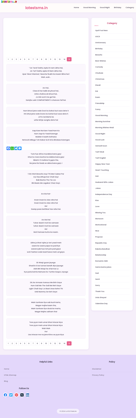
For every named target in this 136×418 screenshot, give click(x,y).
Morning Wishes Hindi (104, 127)
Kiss (97, 200)
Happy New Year (102, 164)
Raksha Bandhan (102, 249)
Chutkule (99, 73)
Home (76, 7)
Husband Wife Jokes (104, 182)
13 (59, 59)
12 (55, 59)
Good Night (105, 7)
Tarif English (100, 158)
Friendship (99, 103)
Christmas (99, 79)
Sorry (97, 285)
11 (50, 59)
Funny (98, 109)
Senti (97, 279)
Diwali (98, 85)
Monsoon (99, 218)
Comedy (99, 67)
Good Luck (99, 140)
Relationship (100, 255)
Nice (97, 231)
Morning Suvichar (102, 121)
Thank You (99, 291)
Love (97, 206)
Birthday (117, 7)
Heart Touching (102, 170)
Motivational (100, 225)
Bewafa (98, 55)
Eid (96, 91)
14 (64, 59)
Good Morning (89, 7)
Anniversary (100, 42)
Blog (6, 381)
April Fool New (101, 30)
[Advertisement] (46, 35)
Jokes (98, 188)
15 (69, 59)
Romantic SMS (101, 261)
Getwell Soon (101, 146)
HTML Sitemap (10, 375)
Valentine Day (101, 303)
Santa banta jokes (103, 267)
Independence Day (103, 194)
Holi (96, 176)
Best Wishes (100, 61)
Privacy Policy (98, 375)
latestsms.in (36, 7)
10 (46, 59)
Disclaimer (96, 369)
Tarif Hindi (99, 152)
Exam (97, 97)
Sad (97, 273)
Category (130, 7)
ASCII (97, 36)
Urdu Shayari (100, 297)
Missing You (100, 212)
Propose (99, 237)
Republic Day (101, 243)
